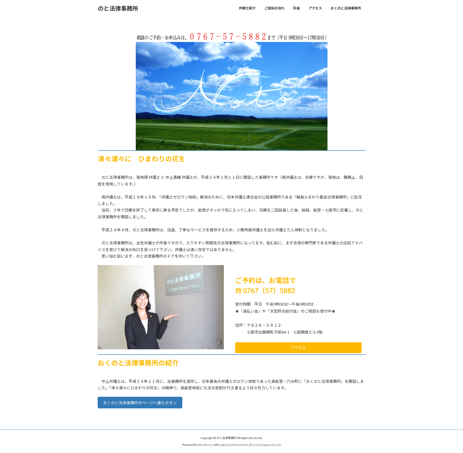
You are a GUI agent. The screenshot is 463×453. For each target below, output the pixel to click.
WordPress (205, 444)
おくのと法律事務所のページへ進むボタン (140, 402)
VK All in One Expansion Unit (262, 444)
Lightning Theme (230, 444)
